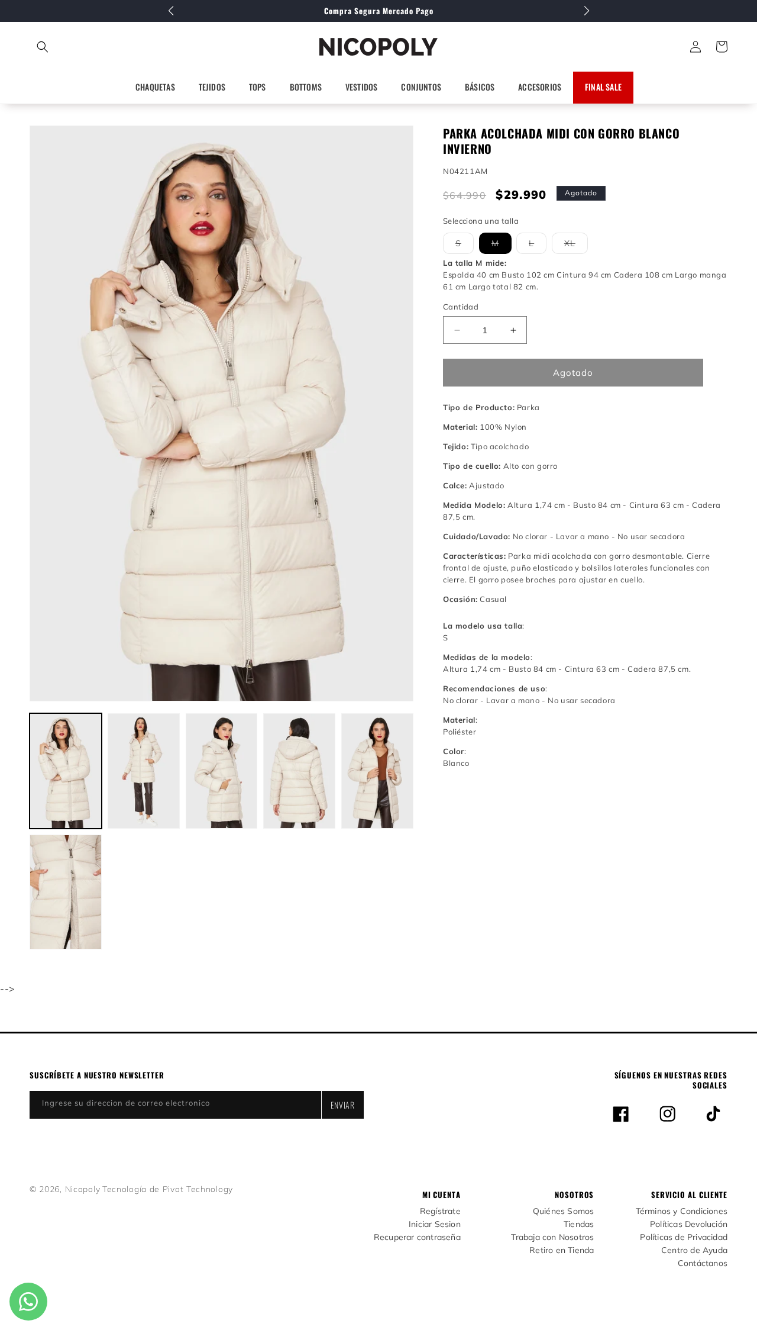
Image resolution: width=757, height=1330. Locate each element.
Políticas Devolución (688, 1224)
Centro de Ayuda (694, 1250)
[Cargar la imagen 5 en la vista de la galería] (377, 771)
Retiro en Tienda (561, 1250)
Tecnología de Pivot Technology (167, 1189)
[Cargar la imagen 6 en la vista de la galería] (66, 892)
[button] (95, 47)
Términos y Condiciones (681, 1211)
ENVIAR (343, 1105)
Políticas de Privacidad (683, 1237)
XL (576, 245)
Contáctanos (702, 1263)
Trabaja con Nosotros (552, 1237)
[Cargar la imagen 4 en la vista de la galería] (299, 771)
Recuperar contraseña (417, 1237)
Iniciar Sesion (435, 1224)
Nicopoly (83, 1189)
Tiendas (579, 1224)
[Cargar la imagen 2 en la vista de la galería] (144, 771)
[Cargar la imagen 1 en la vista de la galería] (66, 771)
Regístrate (440, 1211)
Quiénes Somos (563, 1211)
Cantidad (460, 306)
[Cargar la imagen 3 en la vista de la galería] (222, 771)
